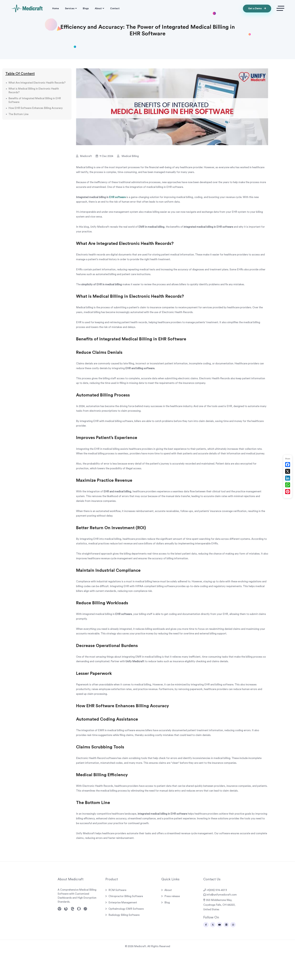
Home (55, 8)
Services (69, 8)
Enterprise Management (122, 902)
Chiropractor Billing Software (125, 896)
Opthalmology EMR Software (126, 909)
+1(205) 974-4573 (216, 890)
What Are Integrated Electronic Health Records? (36, 83)
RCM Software (117, 890)
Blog (167, 902)
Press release (172, 896)
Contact (115, 8)
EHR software (117, 197)
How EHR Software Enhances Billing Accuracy (35, 108)
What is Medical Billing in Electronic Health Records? (33, 91)
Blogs (86, 8)
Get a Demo (255, 8)
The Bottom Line (18, 114)
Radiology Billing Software (124, 915)
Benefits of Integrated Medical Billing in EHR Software (34, 100)
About (98, 8)
